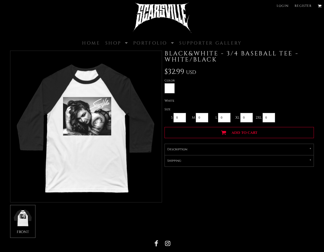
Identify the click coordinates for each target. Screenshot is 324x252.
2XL (259, 117)
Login (283, 6)
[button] (319, 6)
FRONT (23, 231)
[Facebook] (156, 243)
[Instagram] (168, 243)
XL (237, 117)
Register (303, 6)
